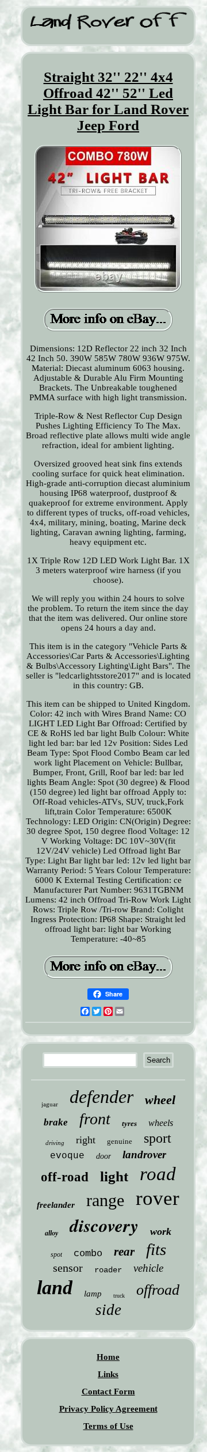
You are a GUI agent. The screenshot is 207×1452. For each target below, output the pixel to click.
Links (108, 1374)
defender (101, 1096)
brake (56, 1122)
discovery (104, 1225)
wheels (160, 1123)
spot (56, 1254)
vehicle (148, 1268)
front (94, 1119)
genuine (119, 1141)
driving (54, 1142)
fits (156, 1249)
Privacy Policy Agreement (108, 1408)
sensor (68, 1267)
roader (108, 1270)
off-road (65, 1177)
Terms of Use (108, 1426)
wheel (160, 1100)
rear (124, 1251)
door (103, 1156)
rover (157, 1198)
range (105, 1200)
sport (157, 1138)
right (85, 1140)
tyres (129, 1123)
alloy (51, 1233)
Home (108, 1357)
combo (88, 1253)
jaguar (49, 1104)
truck (119, 1295)
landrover (144, 1154)
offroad (157, 1290)
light (114, 1176)
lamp (93, 1293)
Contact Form (108, 1391)
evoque (67, 1156)
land (54, 1287)
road (158, 1173)
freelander (56, 1205)
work (160, 1231)
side (108, 1309)
